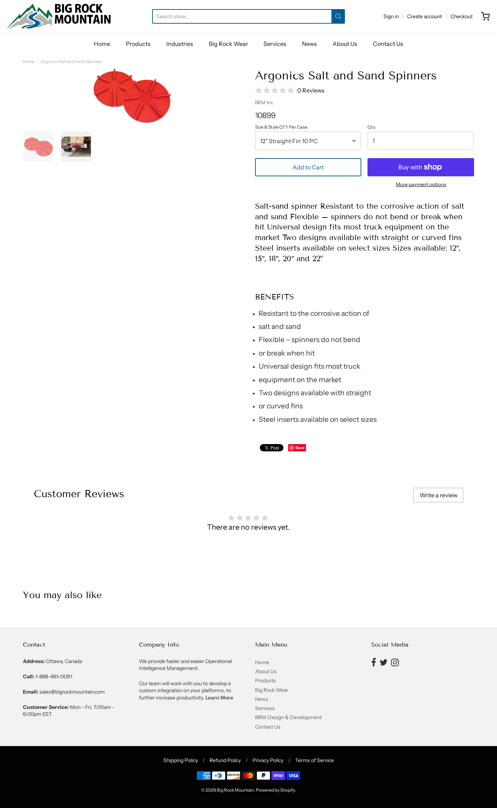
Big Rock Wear (228, 43)
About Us (345, 43)
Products (138, 43)
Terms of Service (314, 760)
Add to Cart (308, 167)
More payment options (421, 184)
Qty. (371, 127)
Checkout (461, 16)
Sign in (391, 16)
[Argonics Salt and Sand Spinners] (38, 146)
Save (300, 447)
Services (274, 43)
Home (102, 43)
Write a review (438, 495)
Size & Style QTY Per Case (281, 127)
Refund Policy (225, 760)
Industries (179, 43)
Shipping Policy (180, 760)
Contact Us (388, 43)
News (309, 43)
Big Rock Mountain (235, 790)
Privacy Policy (268, 760)
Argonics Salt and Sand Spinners (71, 61)
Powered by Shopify (275, 790)
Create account (424, 16)
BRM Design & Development (288, 717)
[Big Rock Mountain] (59, 16)
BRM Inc (264, 102)
